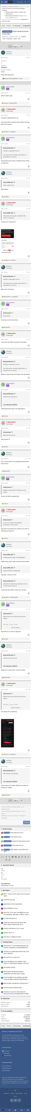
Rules (12, 1093)
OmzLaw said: (7, 313)
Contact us (6, 1093)
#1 (29, 57)
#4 (29, 143)
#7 (29, 272)
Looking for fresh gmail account (17, 841)
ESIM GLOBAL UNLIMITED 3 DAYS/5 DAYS (16, 983)
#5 (29, 178)
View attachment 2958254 (10, 781)
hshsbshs (27, 1020)
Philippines (4, 67)
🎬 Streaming (5, 1053)
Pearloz (3, 885)
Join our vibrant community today (11, 19)
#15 (29, 515)
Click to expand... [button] (15, 627)
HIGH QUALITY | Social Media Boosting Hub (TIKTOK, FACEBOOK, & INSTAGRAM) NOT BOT (16, 947)
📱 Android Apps (6, 1055)
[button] (15, 1090)
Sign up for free (23, 6)
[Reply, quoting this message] (28, 99)
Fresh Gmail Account (13, 845)
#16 (29, 550)
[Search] (29, 2)
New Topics (6, 890)
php (19, 38)
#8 (29, 308)
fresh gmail (9, 38)
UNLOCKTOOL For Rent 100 (11, 957)
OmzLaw (6, 36)
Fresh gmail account (12, 837)
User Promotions (6, 1066)
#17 (29, 609)
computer (15, 17)
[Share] (27, 58)
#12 (29, 428)
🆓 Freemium (5, 1051)
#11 (29, 389)
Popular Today (6, 1070)
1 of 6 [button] (10, 46)
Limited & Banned (6, 1068)
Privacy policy (19, 1093)
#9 (29, 339)
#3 (29, 115)
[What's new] (25, 2)
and (10, 103)
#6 (29, 208)
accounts (23, 36)
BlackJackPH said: (8, 148)
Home (15, 1096)
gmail (15, 38)
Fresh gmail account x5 (13, 832)
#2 (29, 93)
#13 (29, 458)
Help (25, 1093)
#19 (29, 689)
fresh (4, 38)
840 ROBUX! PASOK (9, 967)
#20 (29, 766)
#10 (29, 357)
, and (14, 78)
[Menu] (2, 2)
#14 (29, 483)
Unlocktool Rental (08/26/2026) (13, 987)
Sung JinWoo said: (8, 182)
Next (15, 46)
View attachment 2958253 (10, 404)
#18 (29, 651)
